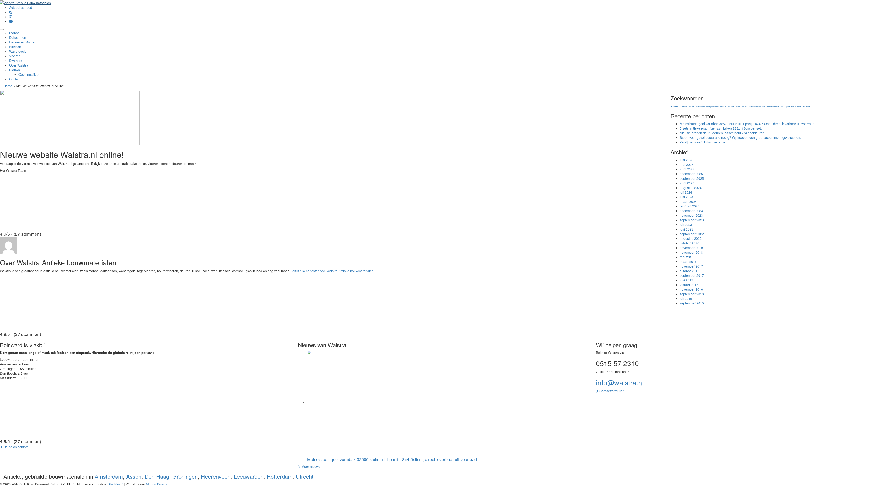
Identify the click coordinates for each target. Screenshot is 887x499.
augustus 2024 (691, 187)
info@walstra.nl (620, 382)
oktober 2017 (689, 270)
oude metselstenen (769, 106)
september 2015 (692, 303)
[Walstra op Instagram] (10, 16)
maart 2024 (688, 201)
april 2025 (687, 183)
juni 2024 (686, 197)
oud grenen (787, 106)
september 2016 (692, 294)
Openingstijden (29, 74)
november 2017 (691, 266)
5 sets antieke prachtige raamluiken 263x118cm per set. (721, 128)
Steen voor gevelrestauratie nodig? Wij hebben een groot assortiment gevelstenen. (740, 137)
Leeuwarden (249, 476)
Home (7, 86)
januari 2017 (689, 284)
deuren (723, 106)
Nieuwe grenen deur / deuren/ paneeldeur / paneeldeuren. (722, 133)
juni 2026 (686, 160)
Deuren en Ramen (22, 42)
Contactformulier (611, 391)
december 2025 (691, 173)
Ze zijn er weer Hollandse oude (702, 142)
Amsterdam (109, 476)
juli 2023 (686, 224)
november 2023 (691, 215)
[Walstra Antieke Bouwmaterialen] (25, 2)
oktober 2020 (689, 243)
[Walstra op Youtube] (11, 21)
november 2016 (691, 289)
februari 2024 (689, 206)
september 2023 (692, 220)
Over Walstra (18, 65)
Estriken (15, 46)
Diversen (15, 60)
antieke (674, 106)
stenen (798, 106)
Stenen (14, 32)
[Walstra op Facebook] (10, 12)
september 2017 (692, 275)
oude (731, 106)
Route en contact (15, 446)
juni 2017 (686, 280)
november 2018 (691, 252)
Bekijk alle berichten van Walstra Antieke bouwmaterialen (334, 270)
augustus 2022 (691, 238)
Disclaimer (115, 484)
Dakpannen (17, 37)
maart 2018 (688, 261)
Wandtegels (17, 51)
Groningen (185, 476)
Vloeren (15, 56)
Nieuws (14, 69)
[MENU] (2, 29)
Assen (133, 476)
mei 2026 (686, 164)
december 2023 (691, 210)
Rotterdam (279, 476)
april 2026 (687, 169)
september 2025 (692, 178)
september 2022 (692, 233)
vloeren (807, 106)
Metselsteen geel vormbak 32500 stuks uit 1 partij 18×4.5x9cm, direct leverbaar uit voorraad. (747, 123)
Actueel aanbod (20, 7)
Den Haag (157, 476)
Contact (15, 79)
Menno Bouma (156, 484)
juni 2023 (686, 229)
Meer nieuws (310, 466)
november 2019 (691, 247)
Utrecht (304, 476)
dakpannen (712, 106)
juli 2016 (686, 298)
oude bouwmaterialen (747, 106)
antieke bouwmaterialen (692, 106)
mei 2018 (686, 257)
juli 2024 (686, 192)
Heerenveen (216, 476)
